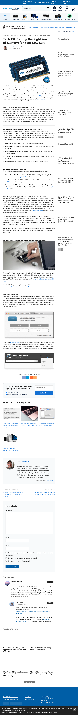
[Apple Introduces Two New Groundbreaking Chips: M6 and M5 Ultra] (66, 85)
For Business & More (27, 2)
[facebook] (20, 480)
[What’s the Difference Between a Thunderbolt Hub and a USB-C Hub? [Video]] (15, 663)
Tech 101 (38, 96)
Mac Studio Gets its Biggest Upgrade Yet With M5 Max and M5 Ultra (14, 650)
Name (7, 537)
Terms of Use (53, 712)
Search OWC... (28, 8)
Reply (50, 582)
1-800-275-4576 (54, 2)
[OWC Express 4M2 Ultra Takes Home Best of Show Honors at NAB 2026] (66, 171)
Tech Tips (30, 46)
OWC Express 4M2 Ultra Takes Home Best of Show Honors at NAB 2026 (66, 180)
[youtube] (25, 480)
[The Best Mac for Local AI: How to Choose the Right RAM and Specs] (42, 663)
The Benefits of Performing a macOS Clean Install (41, 649)
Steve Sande (16, 46)
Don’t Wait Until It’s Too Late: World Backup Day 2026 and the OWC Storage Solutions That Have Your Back (65, 241)
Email (7, 545)
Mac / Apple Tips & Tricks (36, 27)
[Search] (48, 9)
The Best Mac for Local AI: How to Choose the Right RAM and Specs (42, 673)
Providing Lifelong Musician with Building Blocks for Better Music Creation (13, 494)
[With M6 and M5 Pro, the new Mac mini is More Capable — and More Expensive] (66, 64)
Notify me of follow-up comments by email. (22, 558)
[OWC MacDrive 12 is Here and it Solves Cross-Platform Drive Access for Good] (66, 210)
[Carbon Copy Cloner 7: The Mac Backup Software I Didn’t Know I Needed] (66, 122)
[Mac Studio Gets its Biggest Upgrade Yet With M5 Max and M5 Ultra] (15, 639)
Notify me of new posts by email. (19, 561)
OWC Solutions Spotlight (51, 27)
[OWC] (11, 8)
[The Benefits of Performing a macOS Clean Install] (42, 639)
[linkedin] (22, 480)
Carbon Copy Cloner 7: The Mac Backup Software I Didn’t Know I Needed (66, 130)
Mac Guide (62, 27)
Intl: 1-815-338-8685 (67, 2)
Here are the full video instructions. (21, 287)
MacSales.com (40, 100)
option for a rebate (37, 210)
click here (23, 710)
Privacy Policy (41, 712)
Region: (43, 2)
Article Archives (70, 27)
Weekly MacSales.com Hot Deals (17, 394)
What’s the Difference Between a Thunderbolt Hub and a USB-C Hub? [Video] (15, 674)
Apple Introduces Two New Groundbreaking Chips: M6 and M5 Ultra (66, 93)
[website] (17, 480)
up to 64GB (23, 177)
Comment (9, 510)
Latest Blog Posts (12, 392)
